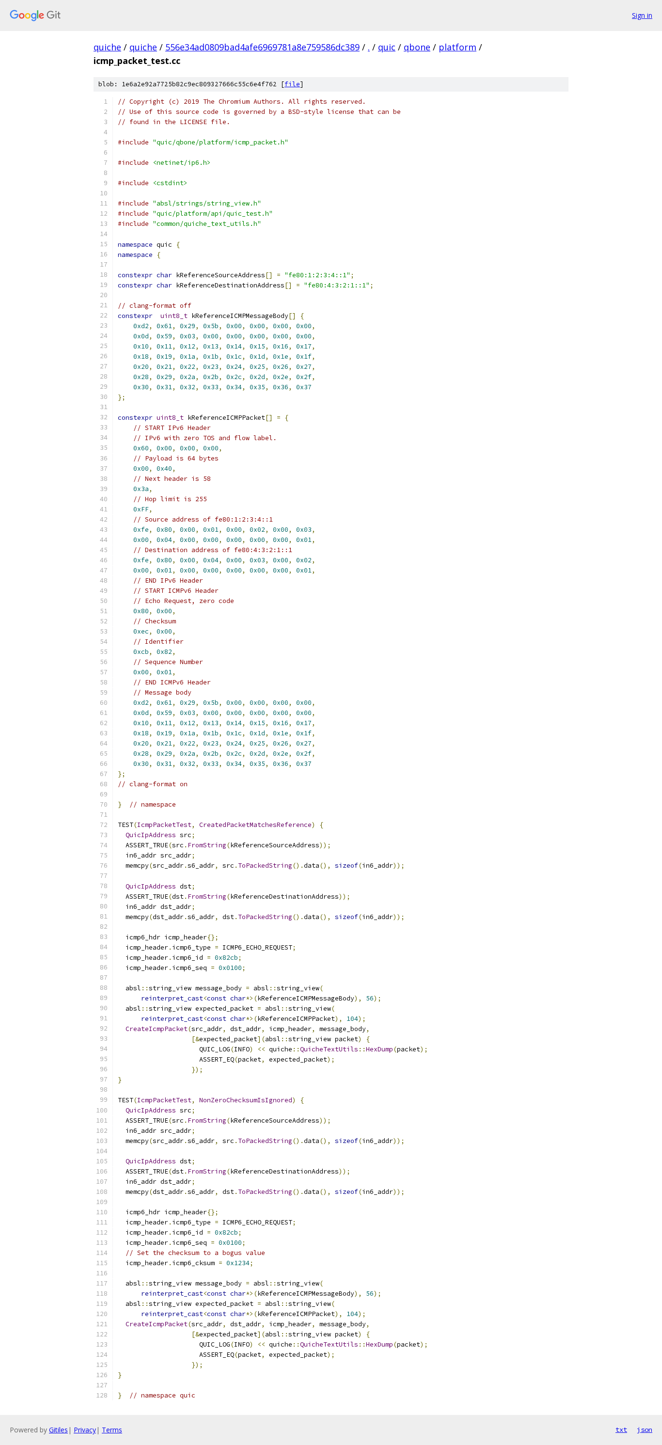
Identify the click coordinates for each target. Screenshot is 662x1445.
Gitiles (58, 1429)
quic (386, 47)
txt (621, 1429)
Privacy (85, 1429)
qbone (417, 47)
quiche (107, 47)
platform (457, 47)
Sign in (642, 15)
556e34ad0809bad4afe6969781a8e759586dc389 (262, 47)
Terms (112, 1429)
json (644, 1429)
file (292, 84)
